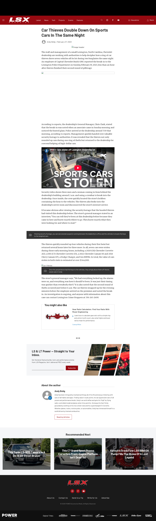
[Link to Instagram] (107, 20)
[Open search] (102, 20)
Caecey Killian (76, 324)
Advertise (105, 498)
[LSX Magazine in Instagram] (72, 491)
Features (80, 20)
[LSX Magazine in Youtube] (84, 491)
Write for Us (92, 498)
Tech (53, 20)
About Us (50, 498)
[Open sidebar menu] (3, 20)
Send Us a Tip (77, 498)
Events (70, 20)
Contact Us (63, 498)
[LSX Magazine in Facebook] (78, 491)
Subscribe (72, 368)
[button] (78, 47)
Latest (38, 20)
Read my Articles (63, 417)
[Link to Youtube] (118, 20)
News (46, 20)
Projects (62, 20)
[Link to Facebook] (113, 20)
